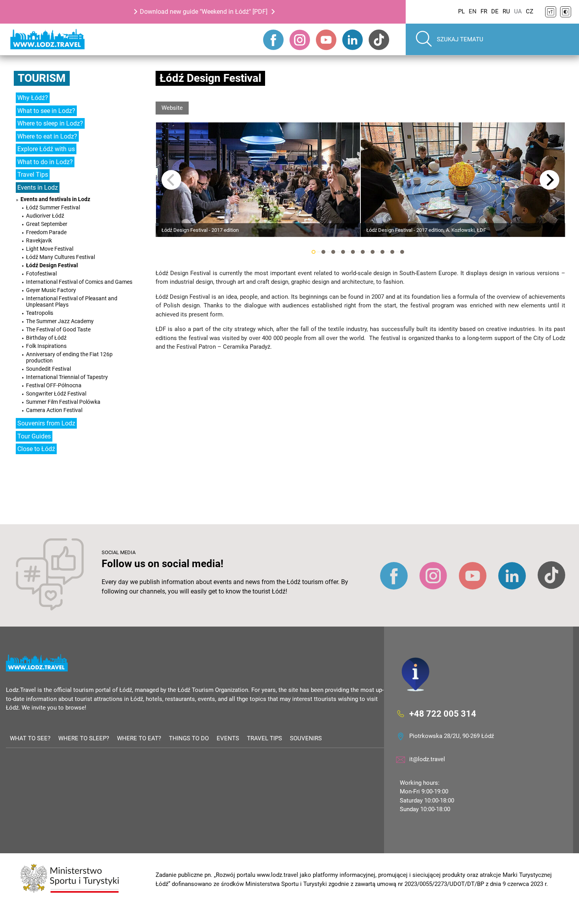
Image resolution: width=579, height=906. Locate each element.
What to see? (30, 738)
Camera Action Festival (54, 410)
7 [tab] (373, 252)
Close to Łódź (36, 449)
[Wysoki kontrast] (565, 11)
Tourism (42, 78)
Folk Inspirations (46, 346)
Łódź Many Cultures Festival (60, 257)
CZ (529, 11)
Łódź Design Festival (52, 265)
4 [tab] (343, 252)
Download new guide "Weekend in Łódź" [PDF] (203, 11)
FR (484, 11)
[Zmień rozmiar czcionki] (550, 11)
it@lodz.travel (427, 759)
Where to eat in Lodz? (47, 136)
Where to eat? (139, 738)
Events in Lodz (37, 187)
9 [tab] (392, 252)
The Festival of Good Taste (58, 329)
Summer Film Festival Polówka (63, 402)
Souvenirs (306, 738)
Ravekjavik (39, 240)
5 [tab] (353, 252)
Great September (46, 224)
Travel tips (264, 738)
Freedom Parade (46, 232)
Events (228, 738)
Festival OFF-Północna (54, 385)
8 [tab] (382, 252)
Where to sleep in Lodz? (50, 123)
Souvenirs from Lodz (46, 423)
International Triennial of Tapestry (67, 377)
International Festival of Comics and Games (79, 282)
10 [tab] (402, 252)
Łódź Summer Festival (53, 207)
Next (549, 180)
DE (495, 11)
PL (461, 11)
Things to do (189, 738)
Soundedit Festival (48, 369)
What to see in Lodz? (46, 111)
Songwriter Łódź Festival (56, 393)
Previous (171, 180)
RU (506, 11)
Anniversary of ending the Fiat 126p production (69, 357)
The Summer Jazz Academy (60, 321)
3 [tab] (333, 252)
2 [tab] (323, 252)
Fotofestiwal (41, 273)
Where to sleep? (83, 738)
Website (172, 107)
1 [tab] (313, 252)
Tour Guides (34, 436)
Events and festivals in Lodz (55, 199)
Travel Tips (32, 174)
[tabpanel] (258, 179)
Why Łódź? (32, 98)
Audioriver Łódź (45, 216)
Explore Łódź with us (46, 149)
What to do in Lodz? (45, 162)
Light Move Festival (49, 249)
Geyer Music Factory (51, 290)
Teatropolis (39, 313)
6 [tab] (363, 252)
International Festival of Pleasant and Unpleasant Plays (71, 301)
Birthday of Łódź (46, 338)
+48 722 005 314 (442, 713)
